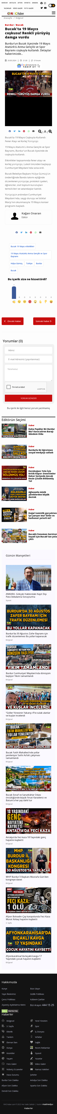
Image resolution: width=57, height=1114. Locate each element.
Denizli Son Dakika (10, 1091)
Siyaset (38, 1053)
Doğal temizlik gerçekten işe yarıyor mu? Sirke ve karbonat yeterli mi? (42, 515)
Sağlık (37, 1042)
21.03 (25, 60)
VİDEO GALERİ (17, 8)
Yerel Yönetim (41, 1021)
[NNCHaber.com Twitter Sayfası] (42, 8)
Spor (37, 1026)
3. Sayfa (10, 1026)
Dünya (9, 1048)
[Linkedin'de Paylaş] (19, 131)
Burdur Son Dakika (10, 1080)
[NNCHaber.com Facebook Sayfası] (41, 3)
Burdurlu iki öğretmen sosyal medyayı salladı (40, 451)
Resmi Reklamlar (42, 1048)
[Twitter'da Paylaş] (14, 131)
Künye (4, 988)
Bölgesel (19, 18)
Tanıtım (10, 1037)
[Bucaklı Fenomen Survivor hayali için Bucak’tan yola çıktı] (14, 535)
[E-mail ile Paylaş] (33, 131)
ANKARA (35, 2)
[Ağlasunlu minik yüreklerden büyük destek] (14, 493)
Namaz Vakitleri (42, 1069)
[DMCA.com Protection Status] (10, 1010)
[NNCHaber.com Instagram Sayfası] (45, 3)
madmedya (47, 1104)
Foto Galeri (11, 1064)
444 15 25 (48, 1005)
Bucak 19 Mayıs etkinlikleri (22, 246)
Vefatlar (38, 1037)
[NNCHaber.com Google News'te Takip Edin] (28, 65)
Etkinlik (10, 1031)
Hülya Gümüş (17, 263)
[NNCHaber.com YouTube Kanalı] (45, 8)
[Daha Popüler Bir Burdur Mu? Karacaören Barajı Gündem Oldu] (14, 430)
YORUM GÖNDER (29, 398)
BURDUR (5, 2)
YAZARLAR (7, 8)
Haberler (28, 1108)
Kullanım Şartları (37, 999)
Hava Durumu (13, 1074)
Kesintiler (11, 1053)
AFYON (20, 2)
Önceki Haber (14, 321)
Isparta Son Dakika (38, 1085)
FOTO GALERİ (28, 8)
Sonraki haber (43, 321)
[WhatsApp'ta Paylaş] (28, 131)
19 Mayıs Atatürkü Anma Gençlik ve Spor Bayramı (29, 255)
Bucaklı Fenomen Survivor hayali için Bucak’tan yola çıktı (42, 536)
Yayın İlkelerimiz (9, 994)
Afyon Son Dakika (10, 1085)
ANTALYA (12, 2)
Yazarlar (38, 1058)
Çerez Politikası (8, 999)
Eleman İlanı (12, 1042)
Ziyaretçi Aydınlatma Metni (13, 1004)
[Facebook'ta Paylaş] (9, 131)
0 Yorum (37, 60)
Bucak (20, 25)
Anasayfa (8, 18)
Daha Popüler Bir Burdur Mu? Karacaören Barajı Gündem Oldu (41, 431)
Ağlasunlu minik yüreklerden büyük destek (38, 494)
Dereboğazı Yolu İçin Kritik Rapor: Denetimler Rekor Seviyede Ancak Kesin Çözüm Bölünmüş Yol (42, 476)
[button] (52, 14)
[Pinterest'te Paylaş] (24, 131)
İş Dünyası (39, 1031)
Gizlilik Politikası (37, 994)
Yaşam (10, 1058)
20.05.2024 (11, 60)
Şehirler (33, 1074)
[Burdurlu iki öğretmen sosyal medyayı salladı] (14, 451)
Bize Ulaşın (35, 988)
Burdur (9, 25)
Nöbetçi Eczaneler (15, 1069)
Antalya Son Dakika (38, 1080)
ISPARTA (27, 2)
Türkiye (29, 263)
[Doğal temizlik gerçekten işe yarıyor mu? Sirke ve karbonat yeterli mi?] (14, 514)
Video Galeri (40, 1064)
